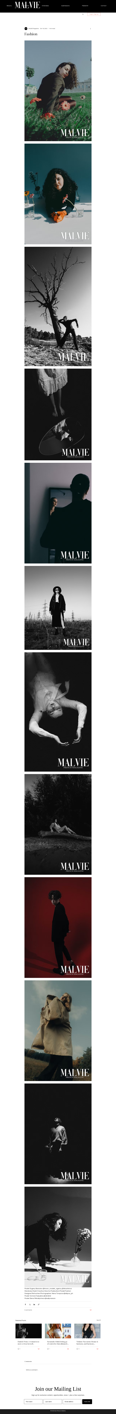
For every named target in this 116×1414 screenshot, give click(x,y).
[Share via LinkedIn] (34, 1304)
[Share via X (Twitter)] (30, 1304)
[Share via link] (39, 1304)
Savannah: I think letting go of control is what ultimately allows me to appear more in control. (57, 1343)
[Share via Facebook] (25, 1304)
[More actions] (90, 28)
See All (99, 1320)
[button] (83, 14)
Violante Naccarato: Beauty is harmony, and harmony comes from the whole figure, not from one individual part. (87, 1343)
